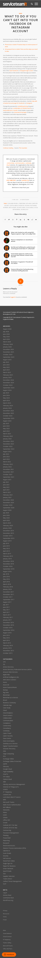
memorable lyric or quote (10, 110)
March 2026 (7, 342)
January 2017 (7, 620)
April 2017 (6, 612)
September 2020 (8, 508)
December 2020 (8, 500)
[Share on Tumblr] (24, 219)
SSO (4, 874)
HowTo (5, 774)
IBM (4, 782)
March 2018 (7, 584)
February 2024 (8, 405)
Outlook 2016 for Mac (10, 828)
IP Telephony (7, 792)
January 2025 (7, 377)
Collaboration (7, 718)
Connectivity (7, 726)
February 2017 (8, 617)
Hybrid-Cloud (7, 779)
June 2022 (6, 456)
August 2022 (7, 451)
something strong (23, 106)
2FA (4, 662)
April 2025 (6, 370)
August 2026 (7, 329)
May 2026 (6, 337)
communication (20, 163)
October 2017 (7, 597)
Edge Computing (8, 754)
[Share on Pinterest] (16, 219)
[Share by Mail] (36, 219)
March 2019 (7, 553)
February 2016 (8, 645)
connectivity (10, 163)
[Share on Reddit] (32, 219)
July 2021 (6, 482)
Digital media (14, 205)
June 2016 (6, 635)
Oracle (5, 822)
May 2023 (6, 428)
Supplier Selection (9, 876)
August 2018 (7, 571)
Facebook (21, 205)
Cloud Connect (7, 715)
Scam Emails (7, 853)
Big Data (6, 692)
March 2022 (7, 462)
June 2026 (6, 334)
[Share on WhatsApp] (13, 219)
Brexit (5, 700)
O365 (5, 815)
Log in (5, 893)
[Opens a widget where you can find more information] (9, 954)
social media (29, 207)
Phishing (5, 835)
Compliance (6, 723)
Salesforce (6, 851)
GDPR (5, 764)
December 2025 (8, 349)
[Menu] (35, 4)
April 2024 (6, 400)
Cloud (5, 710)
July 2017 (6, 605)
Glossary (6, 766)
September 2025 (8, 357)
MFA (4, 800)
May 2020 (6, 518)
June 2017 (6, 607)
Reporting (6, 840)
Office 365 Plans (7, 949)
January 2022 (7, 467)
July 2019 (6, 543)
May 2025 (6, 367)
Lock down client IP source (11, 797)
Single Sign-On (7, 863)
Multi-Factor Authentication (12, 805)
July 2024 (6, 393)
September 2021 (8, 477)
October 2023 (7, 416)
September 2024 (8, 388)
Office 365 (6, 820)
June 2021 (6, 485)
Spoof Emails (7, 871)
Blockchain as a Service (10, 697)
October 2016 (7, 627)
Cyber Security (8, 736)
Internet (5, 207)
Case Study (6, 708)
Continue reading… (8, 148)
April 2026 (6, 339)
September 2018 (8, 569)
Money (14, 207)
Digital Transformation (10, 746)
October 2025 (7, 354)
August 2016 (7, 633)
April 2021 (6, 490)
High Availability (8, 771)
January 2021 (7, 497)
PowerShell (6, 838)
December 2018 (8, 561)
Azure (5, 682)
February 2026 (8, 344)
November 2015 (8, 650)
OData (5, 817)
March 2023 (7, 434)
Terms (5, 917)
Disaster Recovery (9, 748)
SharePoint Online (9, 861)
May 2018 (6, 579)
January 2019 (7, 559)
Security (5, 856)
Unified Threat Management (12, 881)
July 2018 (6, 574)
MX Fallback (7, 807)
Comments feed (8, 898)
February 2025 (8, 375)
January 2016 (7, 648)
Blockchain (6, 695)
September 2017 (8, 599)
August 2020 (7, 510)
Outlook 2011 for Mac (10, 825)
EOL (4, 756)
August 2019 (7, 541)
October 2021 (7, 474)
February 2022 (8, 464)
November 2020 (8, 502)
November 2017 (8, 594)
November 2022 (8, 444)
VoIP (4, 884)
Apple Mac (6, 674)
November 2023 (8, 413)
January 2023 (7, 439)
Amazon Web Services (10, 672)
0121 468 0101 (11, 180)
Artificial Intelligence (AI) (11, 677)
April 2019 (6, 551)
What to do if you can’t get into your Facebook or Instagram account (20, 23)
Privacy (5, 910)
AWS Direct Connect (9, 680)
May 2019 (6, 548)
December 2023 (8, 411)
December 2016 (8, 622)
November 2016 (8, 625)
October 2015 (7, 653)
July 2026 (6, 331)
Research (6, 843)
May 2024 (6, 398)
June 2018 (6, 576)
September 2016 (8, 630)
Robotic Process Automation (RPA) (14, 848)
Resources (6, 914)
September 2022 (8, 449)
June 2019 (6, 546)
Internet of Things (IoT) (11, 787)
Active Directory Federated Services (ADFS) (17, 669)
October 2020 (7, 505)
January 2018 (7, 589)
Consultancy (7, 728)
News (20, 13)
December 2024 (8, 380)
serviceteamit (25, 199)
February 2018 (8, 587)
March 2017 (7, 615)
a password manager (20, 112)
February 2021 (8, 495)
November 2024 (8, 382)
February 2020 (8, 525)
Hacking (27, 205)
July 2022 (6, 454)
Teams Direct (7, 879)
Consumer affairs (12, 203)
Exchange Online (8, 759)
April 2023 (6, 431)
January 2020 (7, 528)
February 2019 (8, 556)
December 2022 (8, 441)
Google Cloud (7, 769)
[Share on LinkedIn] (20, 219)
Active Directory (8, 667)
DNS (4, 751)
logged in (13, 297)
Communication (8, 720)
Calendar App (7, 705)
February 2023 (8, 436)
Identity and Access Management (14, 784)
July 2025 (6, 362)
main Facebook (13, 70)
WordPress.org (8, 900)
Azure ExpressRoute (10, 687)
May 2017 (6, 610)
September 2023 (8, 418)
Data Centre (7, 738)
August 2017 (7, 602)
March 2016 (7, 643)
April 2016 (6, 640)
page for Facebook (19, 103)
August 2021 (7, 479)
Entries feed (7, 895)
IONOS (5, 789)
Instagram (29, 103)
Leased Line (7, 794)
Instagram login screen (26, 70)
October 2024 (7, 385)
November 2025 (8, 352)
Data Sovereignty (8, 741)
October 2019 (7, 536)
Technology (24, 209)
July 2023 (6, 423)
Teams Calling (7, 943)
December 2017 (8, 592)
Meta (10, 207)
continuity (28, 163)
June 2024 (6, 395)
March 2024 (7, 403)
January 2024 (7, 408)
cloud (8, 165)
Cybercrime (21, 203)
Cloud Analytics (8, 713)
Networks (6, 810)
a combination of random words (21, 108)
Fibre (4, 930)
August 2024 (7, 390)
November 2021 (8, 472)
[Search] (31, 4)
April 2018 (6, 582)
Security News (21, 207)
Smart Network (8, 868)
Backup (5, 690)
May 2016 (6, 638)
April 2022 (6, 459)
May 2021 (6, 487)
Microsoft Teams (8, 802)
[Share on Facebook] (5, 219)
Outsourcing (7, 830)
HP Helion (6, 777)
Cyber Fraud (7, 733)
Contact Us (25, 180)
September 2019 (8, 538)
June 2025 (6, 365)
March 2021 (7, 492)
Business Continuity (9, 703)
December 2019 (8, 531)
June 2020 (6, 515)
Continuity (6, 731)
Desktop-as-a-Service (10, 743)
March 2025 (7, 372)
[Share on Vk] (28, 219)
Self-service (7, 858)
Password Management (11, 833)
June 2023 (6, 426)
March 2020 (7, 523)
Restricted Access (9, 845)
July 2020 (6, 513)
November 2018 (8, 564)
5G (4, 664)
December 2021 (8, 469)
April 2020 (6, 520)
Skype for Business (9, 866)
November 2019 (8, 533)
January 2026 (7, 347)
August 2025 (7, 360)
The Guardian (23, 148)
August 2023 (7, 421)
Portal (4, 920)
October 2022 (7, 446)
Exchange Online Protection (12, 761)
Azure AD (6, 685)
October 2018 (7, 566)
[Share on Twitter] (9, 219)
